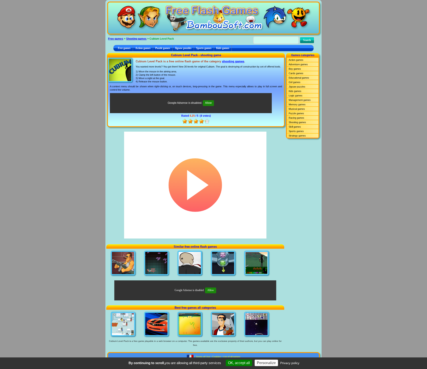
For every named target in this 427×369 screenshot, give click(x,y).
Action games (143, 48)
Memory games (297, 104)
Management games (300, 100)
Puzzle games (162, 48)
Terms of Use (202, 356)
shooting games (233, 61)
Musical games (297, 109)
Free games (115, 38)
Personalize (266, 363)
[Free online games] (213, 18)
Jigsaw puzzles (183, 48)
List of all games (231, 356)
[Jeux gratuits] (190, 356)
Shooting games (136, 38)
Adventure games (298, 64)
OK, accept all (239, 363)
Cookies (216, 356)
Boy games (295, 68)
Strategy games (297, 135)
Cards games (296, 73)
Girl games (294, 82)
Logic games (295, 95)
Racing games (296, 117)
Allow (208, 102)
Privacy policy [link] (289, 363)
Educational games (299, 77)
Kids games (222, 48)
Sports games (203, 48)
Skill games (295, 126)
